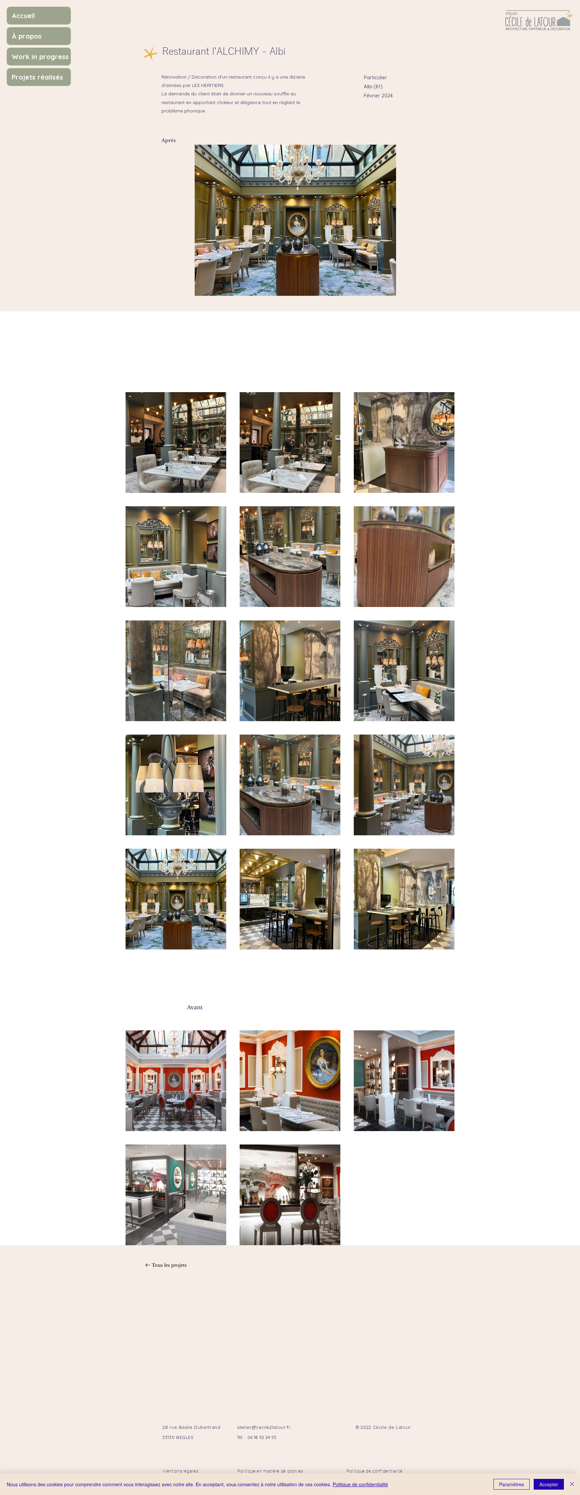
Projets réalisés (37, 77)
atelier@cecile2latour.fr (264, 1427)
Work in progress (40, 56)
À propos (27, 36)
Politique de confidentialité (360, 1484)
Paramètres (511, 1484)
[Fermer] (572, 1484)
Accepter (548, 1484)
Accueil (23, 15)
